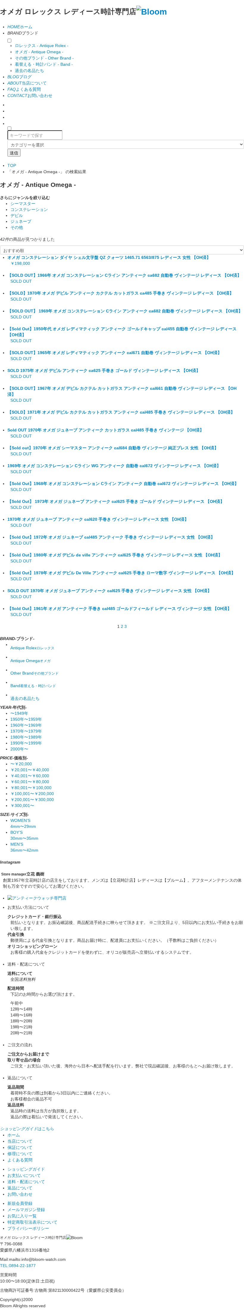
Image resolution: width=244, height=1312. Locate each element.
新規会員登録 (19, 1203)
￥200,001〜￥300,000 (32, 799)
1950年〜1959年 (26, 719)
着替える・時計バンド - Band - (44, 64)
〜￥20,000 (21, 763)
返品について (19, 1188)
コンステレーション (29, 209)
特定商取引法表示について (32, 1222)
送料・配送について (26, 1181)
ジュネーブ (20, 221)
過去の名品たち (29, 70)
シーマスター (22, 203)
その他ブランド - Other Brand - (44, 58)
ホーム (19, 26)
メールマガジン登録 (26, 1209)
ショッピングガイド (26, 1169)
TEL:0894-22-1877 (18, 1265)
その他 (16, 227)
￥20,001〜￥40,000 (29, 769)
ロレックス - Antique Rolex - (41, 45)
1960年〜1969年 (26, 725)
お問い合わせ (29, 95)
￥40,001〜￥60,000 (29, 775)
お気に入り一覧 (22, 1216)
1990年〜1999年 (26, 743)
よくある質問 (24, 89)
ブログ (19, 76)
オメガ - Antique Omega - (39, 51)
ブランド (22, 33)
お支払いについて (24, 1175)
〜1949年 (19, 713)
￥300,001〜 (22, 805)
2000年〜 (19, 749)
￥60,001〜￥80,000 (29, 781)
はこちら (27, 1128)
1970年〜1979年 (26, 731)
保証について (19, 1147)
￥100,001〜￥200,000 (32, 793)
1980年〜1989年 (26, 737)
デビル (16, 215)
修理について (19, 1153)
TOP (11, 165)
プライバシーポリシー (28, 1228)
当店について (27, 83)
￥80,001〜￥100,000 (30, 787)
